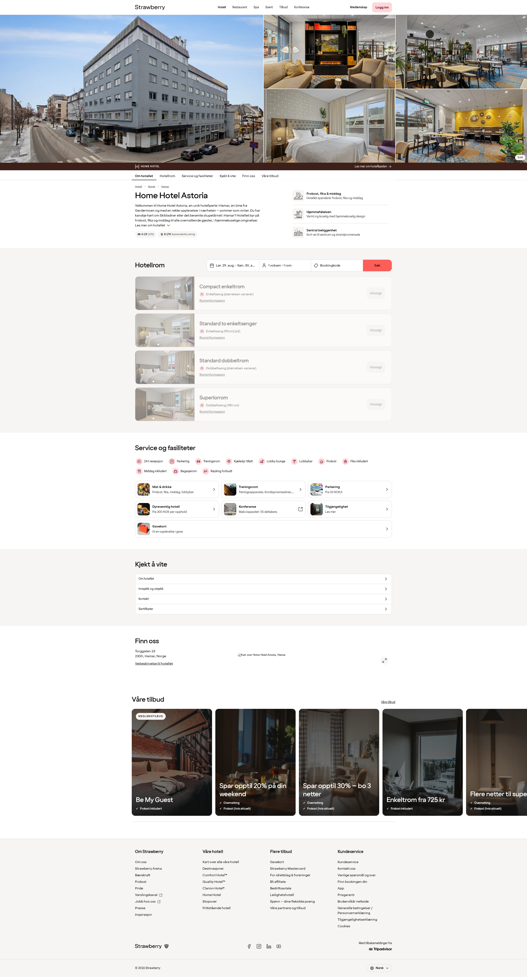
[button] (165, 293)
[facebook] (249, 946)
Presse (140, 908)
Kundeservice (348, 862)
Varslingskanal (146, 895)
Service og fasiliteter (197, 176)
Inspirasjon (143, 914)
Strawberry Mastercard (287, 868)
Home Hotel (212, 895)
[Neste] (189, 293)
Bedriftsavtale (280, 888)
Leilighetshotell (282, 895)
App (341, 888)
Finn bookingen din (352, 882)
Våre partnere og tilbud (287, 908)
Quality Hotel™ (214, 882)
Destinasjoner (213, 868)
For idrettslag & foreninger (290, 875)
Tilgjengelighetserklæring (357, 919)
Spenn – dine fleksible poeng (292, 901)
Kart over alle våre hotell (221, 862)
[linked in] (268, 946)
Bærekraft (142, 875)
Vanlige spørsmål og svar (357, 875)
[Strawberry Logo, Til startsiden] (150, 7)
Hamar (165, 186)
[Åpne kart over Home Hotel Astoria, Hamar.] (384, 660)
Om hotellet (144, 176)
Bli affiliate (278, 882)
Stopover (210, 901)
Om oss (141, 862)
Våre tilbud (270, 176)
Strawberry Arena (148, 868)
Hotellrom (167, 176)
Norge (151, 186)
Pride (139, 888)
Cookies (344, 926)
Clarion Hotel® (214, 888)
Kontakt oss (347, 868)
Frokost (140, 882)
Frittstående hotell (217, 908)
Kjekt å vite (228, 176)
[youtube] (278, 946)
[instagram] (259, 946)
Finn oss (248, 176)
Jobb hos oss (145, 901)
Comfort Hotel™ (215, 875)
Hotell (138, 186)
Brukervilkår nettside (353, 901)
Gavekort (277, 862)
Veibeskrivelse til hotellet (154, 663)
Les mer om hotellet (150, 225)
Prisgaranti (346, 895)
